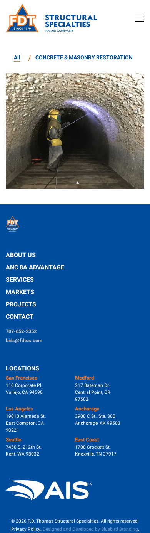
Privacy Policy (25, 529)
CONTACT (19, 316)
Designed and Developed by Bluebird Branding (90, 529)
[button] (139, 18)
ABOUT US (21, 255)
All (17, 57)
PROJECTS (21, 304)
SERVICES (20, 279)
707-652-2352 (21, 331)
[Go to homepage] (54, 18)
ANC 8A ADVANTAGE (35, 267)
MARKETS (20, 292)
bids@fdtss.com (24, 340)
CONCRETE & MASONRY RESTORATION (84, 57)
